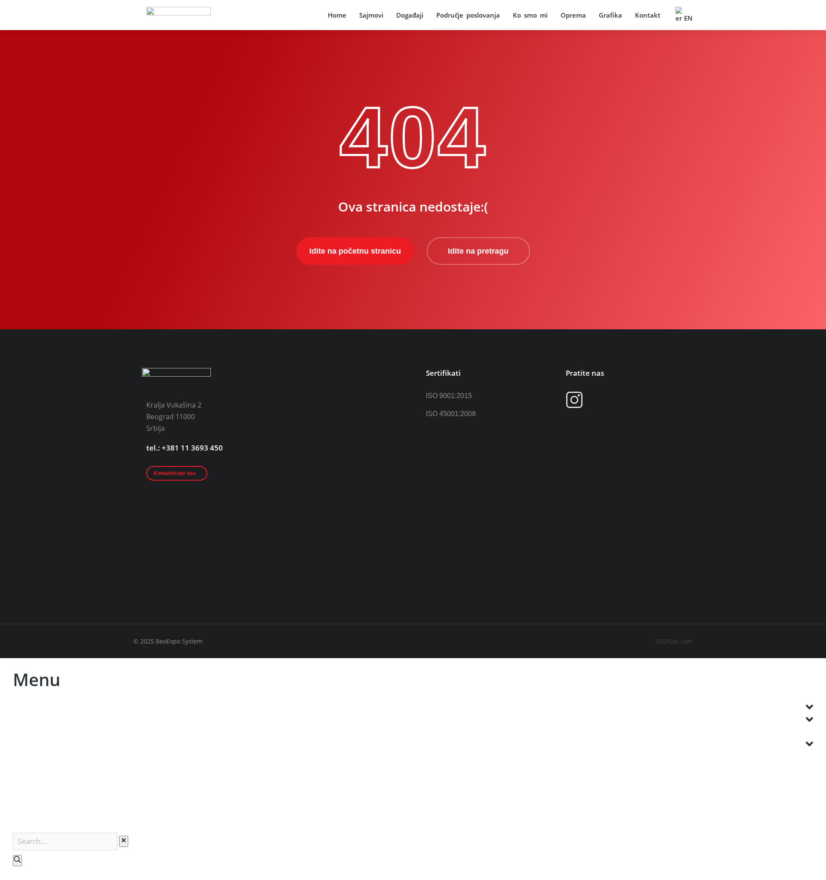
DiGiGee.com (674, 641)
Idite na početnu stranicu (355, 251)
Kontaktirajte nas (175, 473)
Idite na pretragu (478, 251)
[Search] (17, 860)
